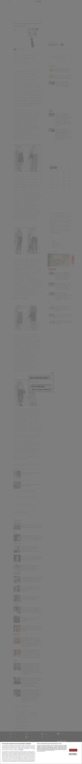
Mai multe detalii (20, 749)
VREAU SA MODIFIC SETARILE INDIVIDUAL (73, 754)
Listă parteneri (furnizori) (41, 751)
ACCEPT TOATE (73, 750)
